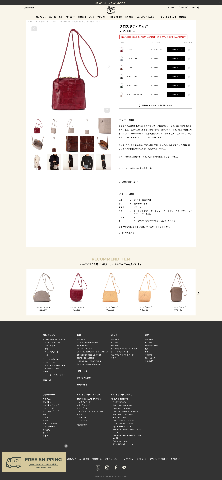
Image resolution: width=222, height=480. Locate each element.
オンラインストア (42, 22)
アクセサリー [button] (102, 17)
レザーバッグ (50, 346)
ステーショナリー (50, 427)
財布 (46, 349)
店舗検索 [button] (182, 17)
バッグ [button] (91, 17)
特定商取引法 (96, 459)
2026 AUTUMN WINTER (87, 343)
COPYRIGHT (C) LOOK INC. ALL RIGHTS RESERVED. (111, 477)
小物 (46, 355)
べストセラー (150, 343)
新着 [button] (60, 17)
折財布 (147, 352)
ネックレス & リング (51, 405)
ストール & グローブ (51, 411)
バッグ (54, 22)
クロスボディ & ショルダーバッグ (71, 22)
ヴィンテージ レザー (51, 368)
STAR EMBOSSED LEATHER (89, 355)
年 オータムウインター (54, 339)
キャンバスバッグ (51, 352)
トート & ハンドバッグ (120, 352)
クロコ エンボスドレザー (52, 359)
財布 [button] (147, 335)
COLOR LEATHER (84, 349)
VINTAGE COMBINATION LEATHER (92, 352)
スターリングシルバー (85, 405)
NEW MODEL (83, 346)
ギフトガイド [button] (70, 17)
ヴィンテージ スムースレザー (54, 365)
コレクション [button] (41, 17)
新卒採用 (174, 459)
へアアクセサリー (49, 408)
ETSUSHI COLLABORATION (89, 399)
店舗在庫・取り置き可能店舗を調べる (156, 105)
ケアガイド (83, 421)
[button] (109, 66)
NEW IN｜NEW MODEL (111, 2)
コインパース (150, 358)
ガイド (79, 414)
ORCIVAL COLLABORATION (89, 364)
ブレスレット (48, 402)
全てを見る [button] (129, 17)
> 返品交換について (128, 182)
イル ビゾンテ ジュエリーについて (90, 411)
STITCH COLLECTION (86, 358)
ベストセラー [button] (83, 370)
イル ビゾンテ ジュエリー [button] (146, 17)
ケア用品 (46, 430)
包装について (84, 418)
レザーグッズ (82, 408)
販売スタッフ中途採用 (157, 459)
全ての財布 (149, 361)
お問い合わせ (128, 459)
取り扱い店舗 (82, 425)
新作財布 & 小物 (151, 346)
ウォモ (45, 372)
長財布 (147, 349)
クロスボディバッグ (93, 22)
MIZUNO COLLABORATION (89, 361)
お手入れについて (120, 417)
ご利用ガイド (71, 459)
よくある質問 (84, 459)
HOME (30, 22)
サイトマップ (141, 459)
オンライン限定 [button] (116, 17)
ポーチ (45, 433)
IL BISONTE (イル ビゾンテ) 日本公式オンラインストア (111, 10)
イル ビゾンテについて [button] (167, 17)
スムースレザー (49, 362)
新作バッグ (115, 346)
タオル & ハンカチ (50, 424)
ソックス (46, 421)
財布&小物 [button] (82, 17)
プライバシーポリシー (113, 459)
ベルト (45, 417)
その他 (113, 358)
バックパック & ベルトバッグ (122, 355)
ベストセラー (116, 343)
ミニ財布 (148, 355)
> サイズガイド (126, 233)
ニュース (52, 17)
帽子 (44, 414)
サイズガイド (152, 227)
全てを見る (81, 339)
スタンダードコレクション (53, 343)
